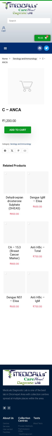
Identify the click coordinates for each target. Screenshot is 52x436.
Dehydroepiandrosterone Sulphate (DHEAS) (14, 203)
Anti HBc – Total (37, 249)
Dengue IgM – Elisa (37, 199)
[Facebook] (39, 48)
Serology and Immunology (25, 59)
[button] (5, 48)
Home (5, 59)
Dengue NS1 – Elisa (14, 299)
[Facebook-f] (9, 408)
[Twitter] (4, 408)
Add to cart (17, 130)
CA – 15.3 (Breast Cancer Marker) (14, 253)
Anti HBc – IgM (37, 299)
